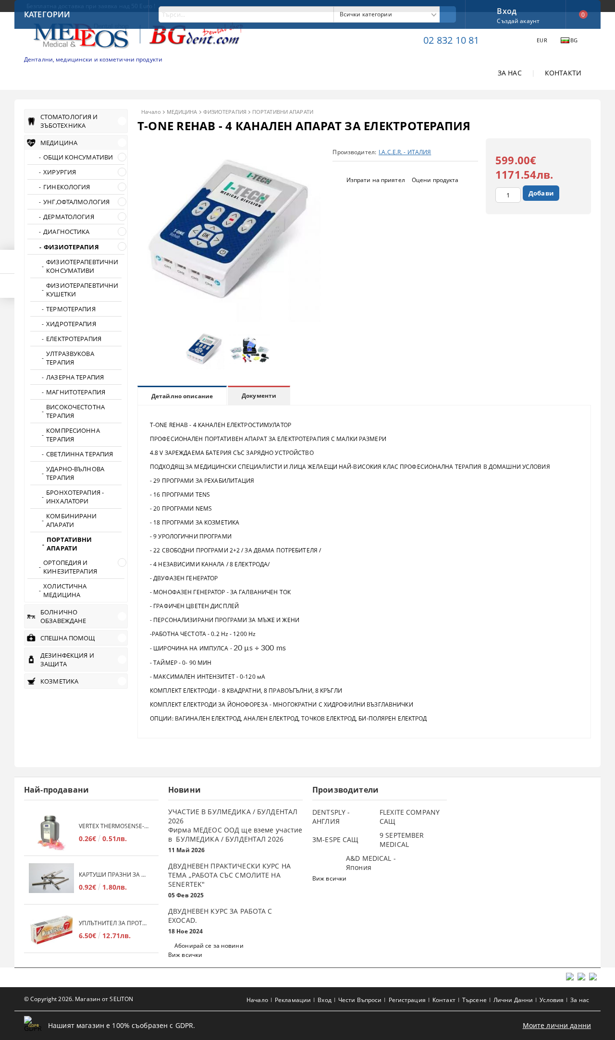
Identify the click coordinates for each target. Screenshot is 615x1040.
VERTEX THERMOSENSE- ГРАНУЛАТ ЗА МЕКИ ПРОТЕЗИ (114, 826)
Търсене (474, 1000)
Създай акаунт (518, 21)
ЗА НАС (510, 72)
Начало (151, 111)
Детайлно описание (182, 396)
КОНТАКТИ (563, 72)
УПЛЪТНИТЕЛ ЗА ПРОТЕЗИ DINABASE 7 (114, 923)
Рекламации (293, 1000)
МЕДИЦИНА (182, 111)
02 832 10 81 (451, 40)
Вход (507, 10)
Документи (259, 396)
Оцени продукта (435, 180)
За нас (579, 1000)
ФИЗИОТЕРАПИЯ (224, 111)
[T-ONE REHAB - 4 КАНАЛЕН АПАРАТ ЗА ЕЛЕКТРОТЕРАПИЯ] (228, 319)
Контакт (443, 1000)
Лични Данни (513, 1000)
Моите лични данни (557, 1025)
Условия (552, 1000)
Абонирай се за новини (209, 946)
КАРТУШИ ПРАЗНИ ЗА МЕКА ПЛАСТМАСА (114, 874)
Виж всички (185, 955)
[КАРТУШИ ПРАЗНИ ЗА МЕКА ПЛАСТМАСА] (51, 881)
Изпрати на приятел (375, 180)
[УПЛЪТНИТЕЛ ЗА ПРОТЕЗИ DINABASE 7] (51, 930)
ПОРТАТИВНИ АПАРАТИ (282, 111)
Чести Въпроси (360, 1000)
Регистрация (407, 1000)
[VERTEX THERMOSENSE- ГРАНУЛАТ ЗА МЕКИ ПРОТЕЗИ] (51, 833)
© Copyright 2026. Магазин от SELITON (78, 999)
